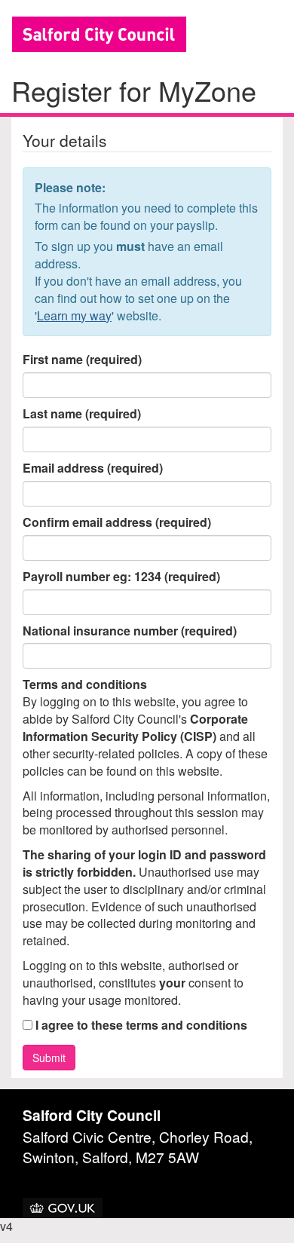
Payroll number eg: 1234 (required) (121, 576)
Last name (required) (82, 414)
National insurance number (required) (130, 631)
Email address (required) (93, 468)
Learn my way (74, 315)
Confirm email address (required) (117, 522)
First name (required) (82, 359)
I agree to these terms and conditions (139, 1025)
